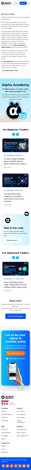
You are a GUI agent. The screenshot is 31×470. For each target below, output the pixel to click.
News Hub (4, 429)
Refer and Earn (21, 432)
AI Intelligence (21, 414)
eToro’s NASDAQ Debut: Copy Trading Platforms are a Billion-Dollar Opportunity (15, 284)
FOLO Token (20, 411)
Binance (3, 446)
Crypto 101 (19, 155)
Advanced (8, 279)
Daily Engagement (22, 436)
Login (15, 3)
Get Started (4, 420)
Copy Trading (21, 417)
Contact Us (4, 417)
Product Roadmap (6, 414)
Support (3, 439)
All (5, 155)
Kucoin (3, 449)
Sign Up (23, 3)
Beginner (10, 155)
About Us (4, 411)
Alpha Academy (5, 432)
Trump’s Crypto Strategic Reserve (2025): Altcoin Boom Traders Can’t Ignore (15, 161)
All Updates (4, 436)
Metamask (4, 452)
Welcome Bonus (22, 429)
